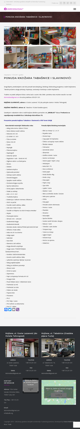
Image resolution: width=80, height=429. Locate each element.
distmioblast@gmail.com (12, 97)
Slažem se (30, 389)
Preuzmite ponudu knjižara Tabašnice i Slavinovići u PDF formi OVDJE (28, 120)
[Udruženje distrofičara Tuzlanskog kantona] (14, 9)
